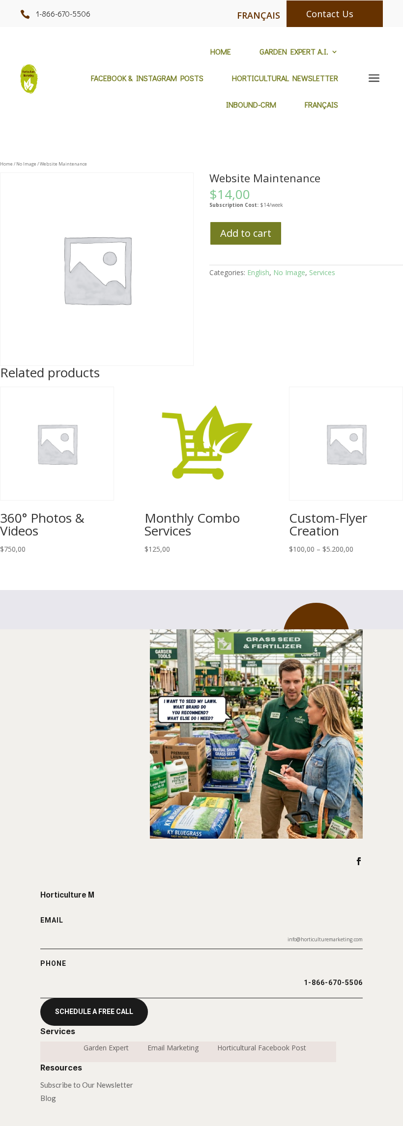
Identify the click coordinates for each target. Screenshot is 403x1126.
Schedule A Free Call (94, 1011)
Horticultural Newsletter (285, 79)
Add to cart (245, 233)
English (258, 272)
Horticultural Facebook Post (261, 1048)
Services (322, 272)
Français (321, 105)
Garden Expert (106, 1048)
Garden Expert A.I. (293, 52)
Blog (48, 1098)
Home (220, 52)
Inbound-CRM (251, 105)
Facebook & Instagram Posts (147, 79)
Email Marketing (173, 1048)
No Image (26, 164)
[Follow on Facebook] (359, 861)
